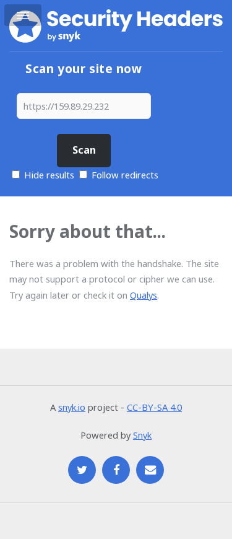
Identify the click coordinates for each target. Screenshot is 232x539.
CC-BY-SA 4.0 (154, 407)
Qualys (143, 295)
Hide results (48, 175)
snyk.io (71, 407)
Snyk (142, 435)
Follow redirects (125, 175)
